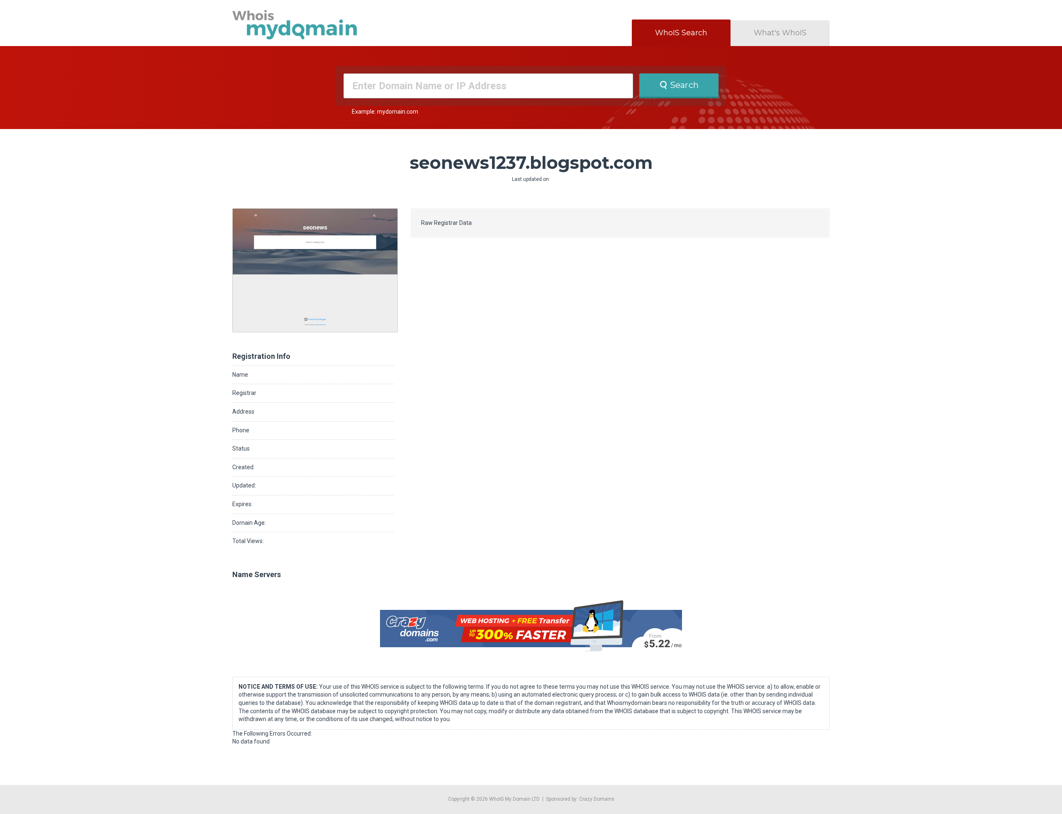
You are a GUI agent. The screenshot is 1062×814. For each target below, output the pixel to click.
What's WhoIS (780, 32)
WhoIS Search (681, 32)
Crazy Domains (596, 799)
